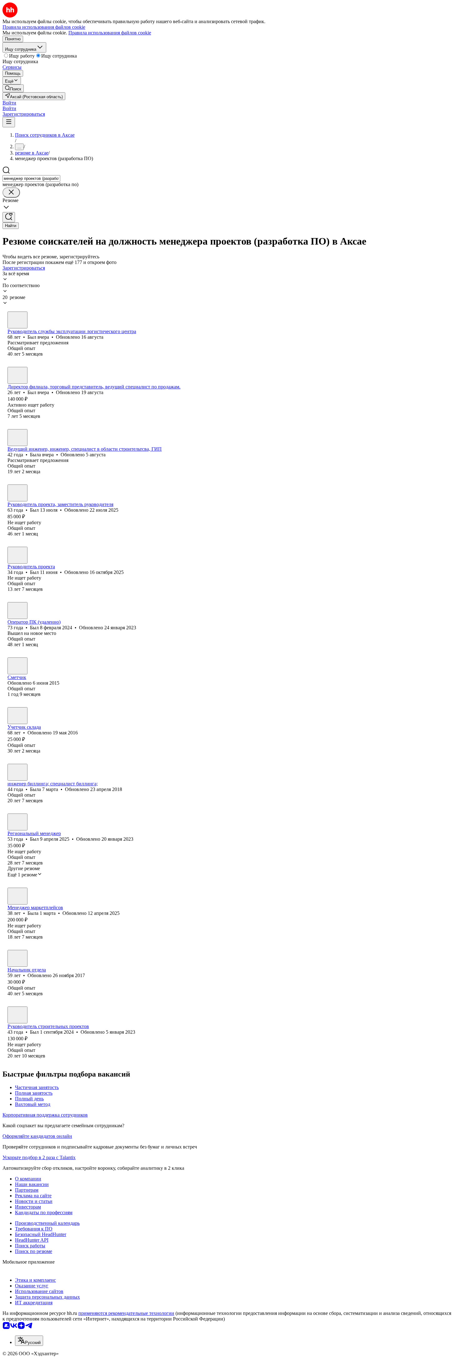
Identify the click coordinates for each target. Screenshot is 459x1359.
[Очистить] (11, 192)
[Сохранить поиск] (8, 217)
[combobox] (31, 178)
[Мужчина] (17, 320)
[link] (13, 88)
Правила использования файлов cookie (109, 32)
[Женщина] (17, 437)
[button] (9, 102)
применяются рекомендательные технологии (126, 1313)
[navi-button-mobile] (8, 122)
